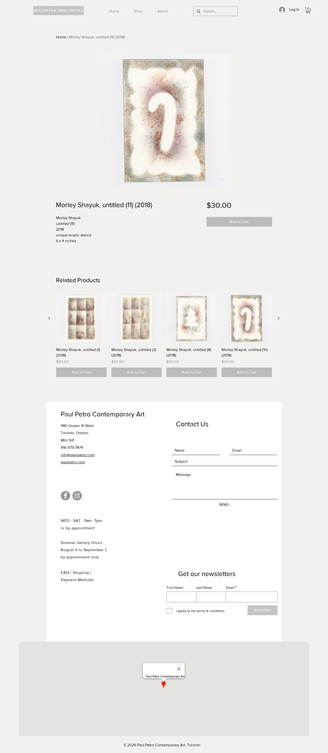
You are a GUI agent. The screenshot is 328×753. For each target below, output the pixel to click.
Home (61, 37)
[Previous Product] (49, 318)
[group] (164, 335)
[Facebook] (65, 495)
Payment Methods (77, 580)
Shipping (81, 573)
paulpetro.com (73, 462)
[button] (308, 10)
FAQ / (67, 573)
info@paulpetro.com (78, 455)
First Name (175, 587)
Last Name (204, 587)
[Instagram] (77, 495)
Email (230, 587)
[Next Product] (279, 318)
